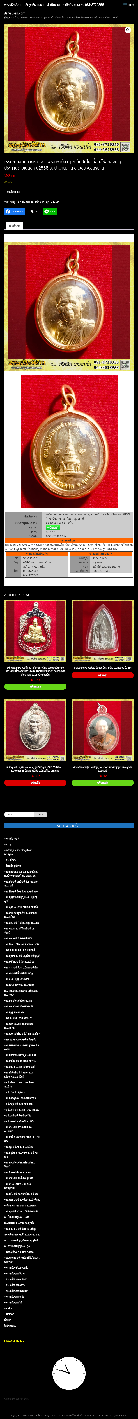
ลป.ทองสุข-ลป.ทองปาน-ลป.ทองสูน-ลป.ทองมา (21, 993)
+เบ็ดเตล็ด (9, 1314)
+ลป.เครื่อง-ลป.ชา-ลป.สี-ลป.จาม (20, 1061)
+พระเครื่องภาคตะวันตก (15, 1279)
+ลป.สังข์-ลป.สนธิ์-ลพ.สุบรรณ (19, 1178)
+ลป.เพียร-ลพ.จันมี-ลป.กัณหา (19, 985)
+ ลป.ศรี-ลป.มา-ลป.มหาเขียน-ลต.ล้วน (19, 1084)
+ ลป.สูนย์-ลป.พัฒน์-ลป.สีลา (18, 1115)
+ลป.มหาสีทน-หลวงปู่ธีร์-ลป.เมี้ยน (20, 1055)
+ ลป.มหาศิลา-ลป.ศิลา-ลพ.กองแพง (21, 1110)
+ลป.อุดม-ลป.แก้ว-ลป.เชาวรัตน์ (19, 1067)
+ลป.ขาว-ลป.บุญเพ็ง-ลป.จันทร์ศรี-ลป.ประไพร (21, 915)
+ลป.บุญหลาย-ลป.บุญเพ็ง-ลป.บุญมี (22, 956)
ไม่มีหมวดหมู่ (10, 1326)
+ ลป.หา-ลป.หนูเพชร (14, 1092)
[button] (128, 30)
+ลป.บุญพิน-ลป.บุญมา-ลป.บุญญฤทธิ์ (20, 899)
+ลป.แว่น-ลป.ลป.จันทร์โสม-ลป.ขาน (21, 1194)
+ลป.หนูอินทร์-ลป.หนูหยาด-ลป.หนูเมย (21, 1155)
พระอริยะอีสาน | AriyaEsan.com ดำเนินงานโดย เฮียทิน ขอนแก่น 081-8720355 (54, 4)
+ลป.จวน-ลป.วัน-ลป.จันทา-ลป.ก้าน (21, 967)
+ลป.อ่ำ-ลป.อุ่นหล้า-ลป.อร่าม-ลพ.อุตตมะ (18, 1186)
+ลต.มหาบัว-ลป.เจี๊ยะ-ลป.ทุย (32, 201)
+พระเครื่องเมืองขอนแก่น (16, 1267)
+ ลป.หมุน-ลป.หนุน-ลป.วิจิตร (18, 1104)
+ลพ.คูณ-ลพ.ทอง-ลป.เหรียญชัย (20, 1039)
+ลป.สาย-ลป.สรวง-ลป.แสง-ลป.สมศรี (18, 1129)
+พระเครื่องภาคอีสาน (14, 1273)
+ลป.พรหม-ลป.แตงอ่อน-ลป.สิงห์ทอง (22, 1199)
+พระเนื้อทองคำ (11, 839)
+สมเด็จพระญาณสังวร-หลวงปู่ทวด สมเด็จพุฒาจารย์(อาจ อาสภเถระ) (21, 874)
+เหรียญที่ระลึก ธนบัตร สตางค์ (19, 1252)
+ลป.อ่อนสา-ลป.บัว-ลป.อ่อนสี (18, 1006)
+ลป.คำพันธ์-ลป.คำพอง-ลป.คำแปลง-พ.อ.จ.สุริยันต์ (19, 1074)
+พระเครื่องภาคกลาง (14, 1285)
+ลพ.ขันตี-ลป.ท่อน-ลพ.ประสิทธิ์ (19, 950)
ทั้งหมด (7, 18)
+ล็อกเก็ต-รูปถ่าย (12, 866)
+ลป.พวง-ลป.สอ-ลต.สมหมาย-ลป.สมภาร (19, 1026)
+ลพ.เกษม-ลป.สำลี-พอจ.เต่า (18, 1018)
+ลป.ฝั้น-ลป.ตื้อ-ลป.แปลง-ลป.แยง (21, 891)
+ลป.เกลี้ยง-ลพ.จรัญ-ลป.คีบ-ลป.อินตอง (22, 1139)
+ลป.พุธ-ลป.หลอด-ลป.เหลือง (18, 1147)
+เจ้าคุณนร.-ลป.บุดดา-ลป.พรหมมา (21, 1205)
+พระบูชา (8, 844)
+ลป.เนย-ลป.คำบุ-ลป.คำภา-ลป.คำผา (22, 1034)
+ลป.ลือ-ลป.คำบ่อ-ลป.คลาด (17, 1172)
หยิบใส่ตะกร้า (13, 191)
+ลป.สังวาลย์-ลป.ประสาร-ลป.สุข (20, 1229)
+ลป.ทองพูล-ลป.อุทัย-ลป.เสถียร (20, 1098)
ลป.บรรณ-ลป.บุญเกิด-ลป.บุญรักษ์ (21, 1240)
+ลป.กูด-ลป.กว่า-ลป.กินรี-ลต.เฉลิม (21, 1211)
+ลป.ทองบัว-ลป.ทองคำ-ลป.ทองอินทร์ (19, 1164)
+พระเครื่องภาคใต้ (13, 1302)
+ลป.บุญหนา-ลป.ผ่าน (14, 1012)
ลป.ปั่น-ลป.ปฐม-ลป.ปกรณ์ (17, 1217)
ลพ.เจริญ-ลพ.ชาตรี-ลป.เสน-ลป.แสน (22, 1234)
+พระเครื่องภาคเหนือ (14, 1297)
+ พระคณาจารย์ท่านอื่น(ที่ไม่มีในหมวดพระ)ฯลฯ (22, 1260)
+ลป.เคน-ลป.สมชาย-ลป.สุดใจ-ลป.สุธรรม (21, 1047)
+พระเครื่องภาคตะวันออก (16, 1291)
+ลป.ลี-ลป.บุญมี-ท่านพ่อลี (16, 979)
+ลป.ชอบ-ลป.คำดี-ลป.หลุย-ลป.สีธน (21, 923)
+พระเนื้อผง (10, 860)
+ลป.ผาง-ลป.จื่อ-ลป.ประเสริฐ (18, 973)
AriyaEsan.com (14, 13)
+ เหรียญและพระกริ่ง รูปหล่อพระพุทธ (18, 852)
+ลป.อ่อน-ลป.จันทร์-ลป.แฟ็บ (18, 938)
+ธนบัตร (8, 1308)
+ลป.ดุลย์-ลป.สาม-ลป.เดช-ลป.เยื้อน (21, 907)
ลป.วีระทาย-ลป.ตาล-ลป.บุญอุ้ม (19, 1223)
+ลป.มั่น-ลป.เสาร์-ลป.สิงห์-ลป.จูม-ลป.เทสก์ (21, 883)
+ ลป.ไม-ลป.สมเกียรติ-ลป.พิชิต (19, 1121)
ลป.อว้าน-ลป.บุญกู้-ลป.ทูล (17, 1246)
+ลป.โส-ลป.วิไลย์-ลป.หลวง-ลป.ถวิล (21, 944)
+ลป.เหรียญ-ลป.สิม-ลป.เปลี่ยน (19, 961)
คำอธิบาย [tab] (14, 225)
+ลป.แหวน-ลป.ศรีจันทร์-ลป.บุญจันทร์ (19, 930)
